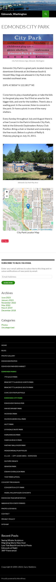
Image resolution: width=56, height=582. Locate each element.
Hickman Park (10, 414)
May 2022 (5, 305)
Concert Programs (10, 482)
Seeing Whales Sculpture (12, 540)
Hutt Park (8, 424)
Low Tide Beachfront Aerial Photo (16, 545)
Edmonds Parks (8, 371)
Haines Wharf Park (13, 408)
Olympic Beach (11, 461)
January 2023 (7, 300)
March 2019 (6, 308)
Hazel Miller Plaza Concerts (17, 493)
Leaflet (34, 229)
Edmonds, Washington (14, 14)
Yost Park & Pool (12, 477)
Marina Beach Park (13, 440)
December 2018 (8, 310)
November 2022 (8, 302)
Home (4, 345)
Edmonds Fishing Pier (14, 403)
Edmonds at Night (9, 548)
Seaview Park (10, 466)
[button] (28, 206)
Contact (5, 514)
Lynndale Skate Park (13, 429)
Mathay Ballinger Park (15, 445)
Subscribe (8, 283)
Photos (4, 325)
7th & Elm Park (10, 377)
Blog (3, 350)
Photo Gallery (8, 356)
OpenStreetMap (46, 229)
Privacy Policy (8, 519)
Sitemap (5, 524)
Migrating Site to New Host (13, 543)
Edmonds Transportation (13, 498)
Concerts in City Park (14, 487)
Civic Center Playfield (14, 393)
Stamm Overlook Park (14, 472)
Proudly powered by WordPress (13, 578)
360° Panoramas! (9, 550)
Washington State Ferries (13, 503)
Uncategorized (7, 327)
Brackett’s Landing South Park (18, 387)
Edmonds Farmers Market (13, 366)
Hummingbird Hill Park (15, 419)
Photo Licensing (9, 508)
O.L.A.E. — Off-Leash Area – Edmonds (20, 456)
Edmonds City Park (13, 398)
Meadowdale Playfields (15, 450)
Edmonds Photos (9, 361)
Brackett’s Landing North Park (18, 382)
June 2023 (6, 297)
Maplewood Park (12, 435)
